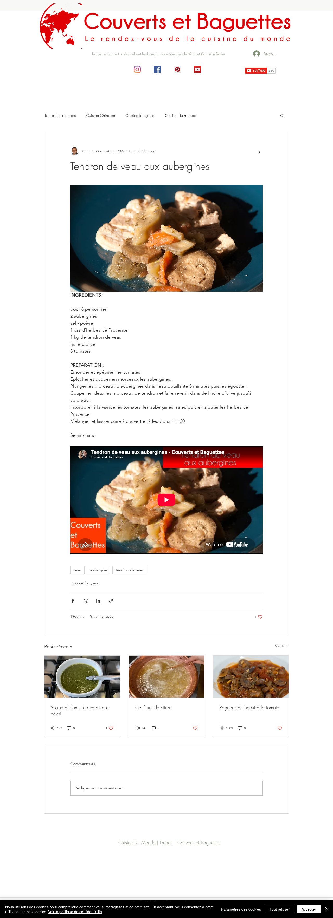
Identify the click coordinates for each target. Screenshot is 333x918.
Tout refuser (280, 909)
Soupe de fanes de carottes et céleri (80, 710)
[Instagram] (137, 69)
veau (77, 570)
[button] (282, 115)
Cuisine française (139, 115)
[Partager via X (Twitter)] (85, 600)
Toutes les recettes (60, 115)
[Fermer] (327, 909)
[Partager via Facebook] (72, 600)
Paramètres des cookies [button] (241, 909)
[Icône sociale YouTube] (197, 69)
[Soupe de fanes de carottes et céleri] (82, 677)
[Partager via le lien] (110, 600)
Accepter (309, 909)
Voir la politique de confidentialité (75, 911)
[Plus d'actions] (260, 151)
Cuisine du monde (180, 115)
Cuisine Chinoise (100, 115)
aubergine (98, 570)
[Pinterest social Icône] (177, 69)
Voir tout (282, 646)
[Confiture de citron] (166, 677)
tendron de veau (129, 570)
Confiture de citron (153, 707)
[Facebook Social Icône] (157, 69)
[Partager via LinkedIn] (98, 600)
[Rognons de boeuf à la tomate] (251, 677)
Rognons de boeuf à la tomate (249, 707)
